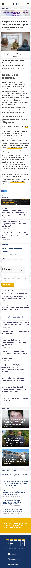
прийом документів (13, 112)
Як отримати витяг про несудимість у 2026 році (15, 399)
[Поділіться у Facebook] (2, 191)
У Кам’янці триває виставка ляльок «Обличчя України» (15, 332)
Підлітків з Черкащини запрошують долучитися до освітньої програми (15, 324)
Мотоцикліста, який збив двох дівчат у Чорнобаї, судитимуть (13, 379)
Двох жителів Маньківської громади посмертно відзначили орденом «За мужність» (13, 389)
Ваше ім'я (4, 251)
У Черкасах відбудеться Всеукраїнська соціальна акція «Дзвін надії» (13, 224)
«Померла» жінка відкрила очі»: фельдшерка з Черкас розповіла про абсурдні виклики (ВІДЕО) (14, 296)
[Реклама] (15, 13)
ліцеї (26, 126)
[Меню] (2, 4)
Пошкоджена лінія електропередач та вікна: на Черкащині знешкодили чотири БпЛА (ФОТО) (15, 307)
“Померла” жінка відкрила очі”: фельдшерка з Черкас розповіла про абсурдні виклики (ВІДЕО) (14, 212)
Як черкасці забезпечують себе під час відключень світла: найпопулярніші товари (15, 525)
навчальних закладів (15, 155)
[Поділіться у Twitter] (5, 191)
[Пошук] (28, 4)
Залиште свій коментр (8, 274)
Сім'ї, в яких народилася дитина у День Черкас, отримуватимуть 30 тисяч (14, 235)
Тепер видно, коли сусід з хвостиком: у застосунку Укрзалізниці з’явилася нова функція (12, 368)
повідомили (10, 68)
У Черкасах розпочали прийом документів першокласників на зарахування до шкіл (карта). (14, 174)
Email (3, 258)
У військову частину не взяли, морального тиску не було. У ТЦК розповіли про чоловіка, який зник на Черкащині (14, 354)
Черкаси (7, 195)
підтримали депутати (14, 147)
